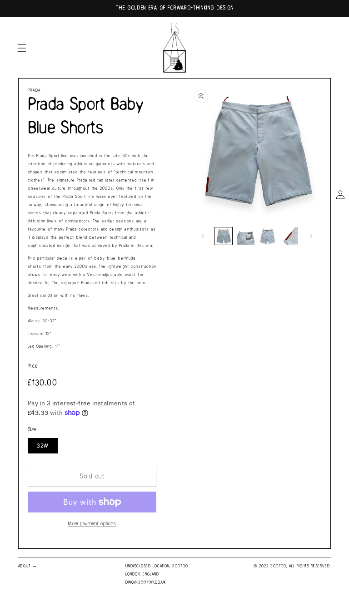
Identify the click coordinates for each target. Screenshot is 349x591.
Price (33, 366)
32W (43, 446)
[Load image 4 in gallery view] (289, 236)
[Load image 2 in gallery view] (245, 236)
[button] (22, 48)
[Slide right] (311, 236)
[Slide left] (203, 236)
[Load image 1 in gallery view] (223, 236)
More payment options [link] (92, 523)
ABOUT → (27, 566)
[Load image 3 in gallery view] (267, 236)
